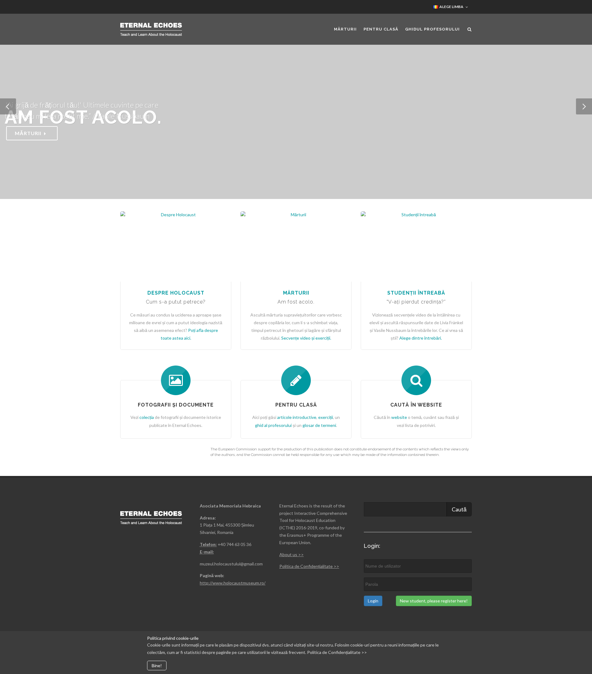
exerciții (325, 417)
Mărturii (296, 293)
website (399, 417)
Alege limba (451, 6)
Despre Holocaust (175, 293)
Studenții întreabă (416, 293)
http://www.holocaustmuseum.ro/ (232, 582)
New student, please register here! (434, 600)
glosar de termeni (319, 425)
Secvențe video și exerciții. (306, 338)
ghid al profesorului (273, 425)
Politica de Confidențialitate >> (309, 566)
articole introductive (296, 417)
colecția (146, 417)
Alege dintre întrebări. (420, 338)
